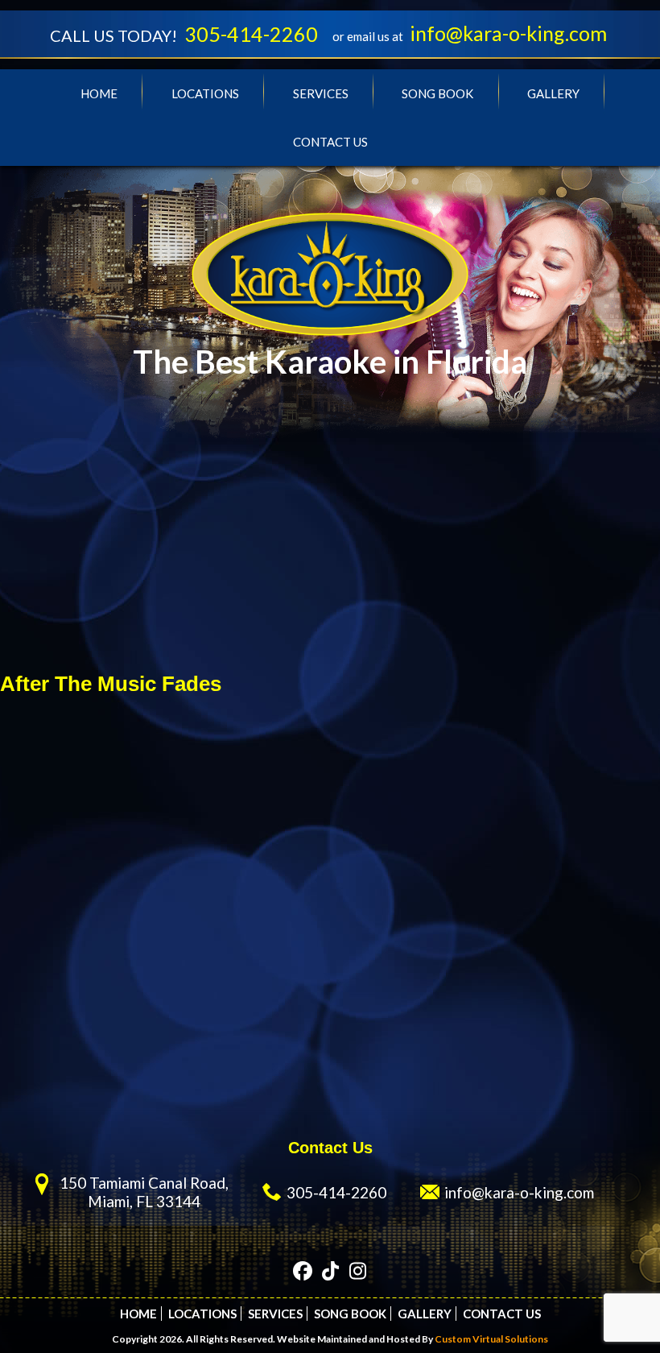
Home (99, 93)
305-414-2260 (251, 34)
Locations (205, 93)
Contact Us (330, 141)
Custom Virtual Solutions (491, 1339)
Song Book (437, 93)
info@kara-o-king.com (508, 33)
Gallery (553, 93)
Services (321, 93)
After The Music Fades (110, 684)
